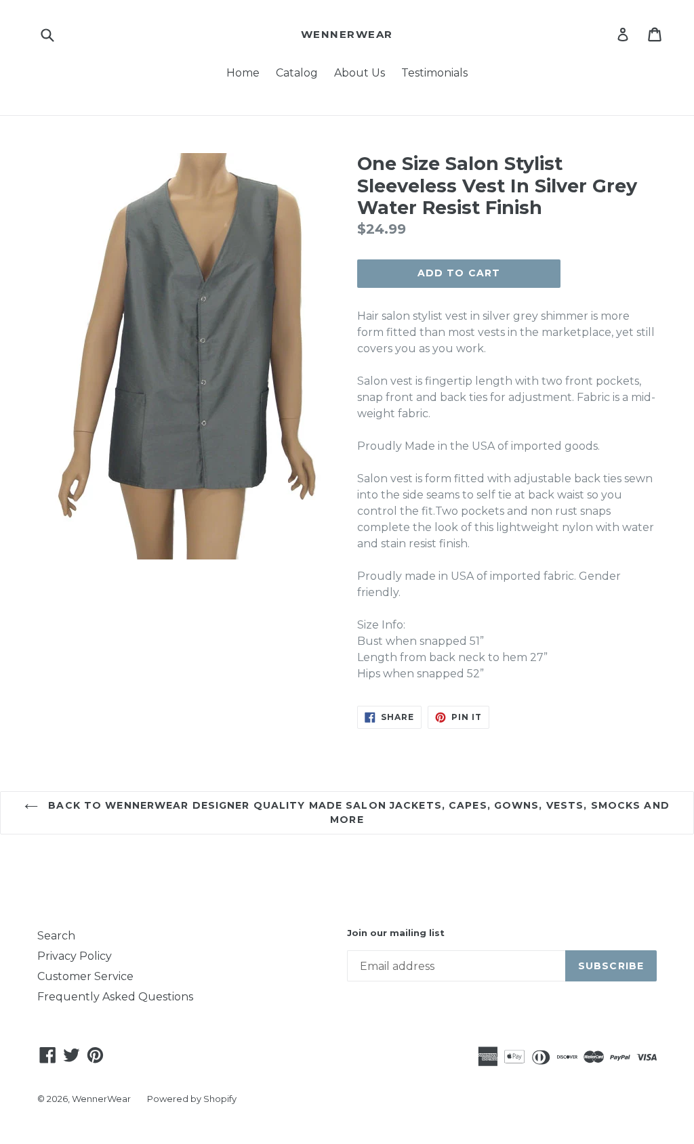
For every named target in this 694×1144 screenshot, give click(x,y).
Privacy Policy (74, 956)
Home (243, 72)
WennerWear (347, 34)
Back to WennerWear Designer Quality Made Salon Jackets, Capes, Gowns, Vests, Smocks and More (357, 812)
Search (56, 935)
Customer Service (85, 976)
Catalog (297, 72)
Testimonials (434, 72)
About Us (359, 72)
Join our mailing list (396, 933)
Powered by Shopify (192, 1098)
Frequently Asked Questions (115, 996)
